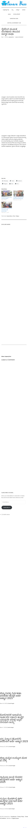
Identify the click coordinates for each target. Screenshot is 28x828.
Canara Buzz (14, 3)
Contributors (14, 816)
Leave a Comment (19, 37)
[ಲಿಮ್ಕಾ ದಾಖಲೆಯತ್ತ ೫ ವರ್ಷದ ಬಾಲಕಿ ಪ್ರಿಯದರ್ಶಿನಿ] (6, 193)
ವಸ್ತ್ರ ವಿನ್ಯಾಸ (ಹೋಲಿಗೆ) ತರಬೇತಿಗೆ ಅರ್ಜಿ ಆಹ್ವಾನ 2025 (14, 740)
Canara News (9, 216)
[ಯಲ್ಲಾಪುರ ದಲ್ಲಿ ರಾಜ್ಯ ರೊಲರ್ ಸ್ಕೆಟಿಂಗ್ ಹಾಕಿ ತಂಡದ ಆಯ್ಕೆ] (18, 193)
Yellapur (17, 216)
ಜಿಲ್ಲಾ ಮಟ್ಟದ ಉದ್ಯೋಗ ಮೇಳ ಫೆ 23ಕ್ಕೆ (13, 759)
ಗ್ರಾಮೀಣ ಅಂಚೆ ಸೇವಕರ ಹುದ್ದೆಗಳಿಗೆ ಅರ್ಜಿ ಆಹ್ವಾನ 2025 (11, 779)
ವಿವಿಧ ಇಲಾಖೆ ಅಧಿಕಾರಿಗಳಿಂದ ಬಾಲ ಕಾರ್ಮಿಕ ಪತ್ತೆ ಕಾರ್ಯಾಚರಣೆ (6, 210)
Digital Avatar (15, 818)
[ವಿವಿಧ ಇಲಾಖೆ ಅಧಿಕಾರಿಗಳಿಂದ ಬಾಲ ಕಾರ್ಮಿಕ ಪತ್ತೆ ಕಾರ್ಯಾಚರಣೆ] (6, 205)
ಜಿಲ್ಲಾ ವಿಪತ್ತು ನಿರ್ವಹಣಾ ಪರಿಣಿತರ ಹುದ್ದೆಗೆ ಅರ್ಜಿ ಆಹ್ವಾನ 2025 (10, 696)
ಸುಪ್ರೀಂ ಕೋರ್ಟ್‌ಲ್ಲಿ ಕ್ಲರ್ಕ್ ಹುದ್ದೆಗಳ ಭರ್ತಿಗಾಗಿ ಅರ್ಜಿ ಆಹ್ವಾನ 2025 (11, 801)
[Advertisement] (14, 56)
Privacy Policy (20, 816)
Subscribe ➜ (6, 507)
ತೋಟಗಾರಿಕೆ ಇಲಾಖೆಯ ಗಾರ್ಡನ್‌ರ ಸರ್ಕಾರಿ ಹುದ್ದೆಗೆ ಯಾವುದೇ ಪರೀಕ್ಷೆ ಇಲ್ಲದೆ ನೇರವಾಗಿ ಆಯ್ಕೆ (12, 718)
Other (14, 216)
